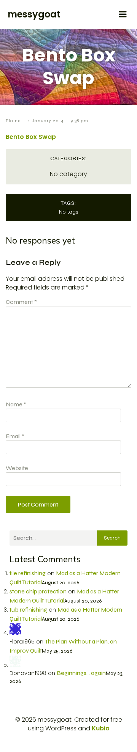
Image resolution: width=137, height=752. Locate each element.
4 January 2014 (45, 120)
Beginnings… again (81, 672)
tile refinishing (28, 573)
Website (17, 468)
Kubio (101, 728)
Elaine (13, 120)
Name (16, 404)
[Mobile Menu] (122, 14)
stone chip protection (38, 591)
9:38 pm (79, 120)
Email (15, 436)
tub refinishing (28, 609)
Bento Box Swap (31, 136)
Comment (21, 301)
